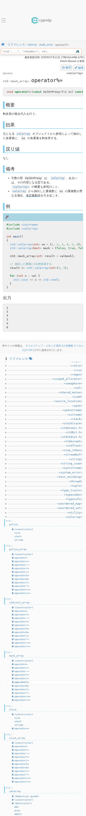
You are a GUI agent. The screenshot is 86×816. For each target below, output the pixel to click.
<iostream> (30, 224)
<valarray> (21, 186)
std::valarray (21, 244)
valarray (23, 133)
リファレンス (18, 358)
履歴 (68, 67)
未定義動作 (33, 195)
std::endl (50, 279)
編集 (81, 67)
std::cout (20, 279)
